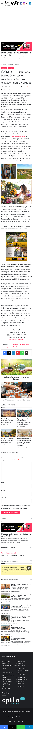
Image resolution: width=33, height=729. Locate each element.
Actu (4, 661)
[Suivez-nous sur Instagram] (29, 568)
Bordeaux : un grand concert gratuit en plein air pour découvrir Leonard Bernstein (18, 627)
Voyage (5, 688)
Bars (4, 663)
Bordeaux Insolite (8, 665)
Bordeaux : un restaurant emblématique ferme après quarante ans (18, 638)
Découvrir (11, 64)
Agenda (20, 661)
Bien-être (20, 663)
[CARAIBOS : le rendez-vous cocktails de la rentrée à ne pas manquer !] (8, 433)
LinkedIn (30, 3)
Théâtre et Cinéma (8, 685)
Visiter (19, 686)
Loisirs (5, 674)
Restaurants (21, 679)
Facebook (21, 3)
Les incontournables (23, 670)
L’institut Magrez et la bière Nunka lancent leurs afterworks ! (7, 420)
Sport (19, 683)
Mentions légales (10, 717)
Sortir (19, 681)
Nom (3, 482)
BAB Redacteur (7, 86)
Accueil (4, 64)
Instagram (24, 3)
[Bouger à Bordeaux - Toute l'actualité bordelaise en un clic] (12, 3)
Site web (3, 498)
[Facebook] (5, 353)
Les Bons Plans (7, 672)
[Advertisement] (16, 25)
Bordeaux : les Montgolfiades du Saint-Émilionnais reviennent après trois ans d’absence (20, 606)
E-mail (3, 490)
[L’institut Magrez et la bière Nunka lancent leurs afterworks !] (8, 413)
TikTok (27, 3)
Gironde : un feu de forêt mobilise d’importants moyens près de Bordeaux (18, 595)
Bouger (17, 64)
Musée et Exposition (8, 675)
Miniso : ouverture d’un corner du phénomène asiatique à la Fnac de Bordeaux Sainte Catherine (24, 442)
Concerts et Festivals (8, 667)
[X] (9, 353)
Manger (11, 68)
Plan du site (19, 717)
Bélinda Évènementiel (18, 136)
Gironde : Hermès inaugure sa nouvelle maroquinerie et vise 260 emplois (18, 617)
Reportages (6, 679)
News (19, 677)
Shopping (6, 681)
